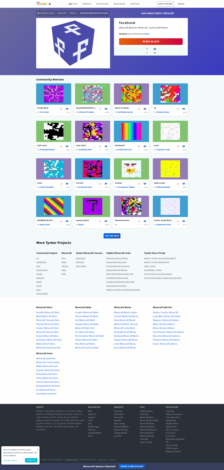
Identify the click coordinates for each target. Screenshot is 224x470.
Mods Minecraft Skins (46, 316)
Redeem (117, 420)
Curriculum (119, 414)
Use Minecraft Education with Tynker (120, 282)
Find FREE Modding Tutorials (117, 278)
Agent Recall (80, 258)
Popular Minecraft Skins (47, 324)
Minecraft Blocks (147, 426)
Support (91, 417)
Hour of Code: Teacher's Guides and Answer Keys (163, 278)
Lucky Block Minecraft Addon (167, 316)
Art (37, 258)
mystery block (82, 220)
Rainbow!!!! (120, 145)
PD (167, 442)
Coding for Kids (47, 13)
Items (64, 270)
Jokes (38, 266)
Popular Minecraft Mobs (87, 324)
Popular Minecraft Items (48, 370)
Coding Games (146, 411)
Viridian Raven (162, 112)
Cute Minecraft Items (46, 393)
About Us (92, 414)
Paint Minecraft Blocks (125, 320)
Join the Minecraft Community (118, 266)
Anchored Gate (85, 187)
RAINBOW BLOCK (45, 220)
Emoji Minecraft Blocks (125, 332)
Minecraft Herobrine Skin (48, 347)
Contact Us (112, 460)
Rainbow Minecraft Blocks (126, 335)
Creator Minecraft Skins (47, 328)
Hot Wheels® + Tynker (153, 270)
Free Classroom (173, 417)
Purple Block (42, 108)
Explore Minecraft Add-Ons (116, 270)
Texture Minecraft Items (47, 382)
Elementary (171, 420)
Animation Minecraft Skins (49, 339)
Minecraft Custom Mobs (87, 347)
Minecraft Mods (147, 436)
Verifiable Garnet (125, 112)
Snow (146, 34)
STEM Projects (172, 448)
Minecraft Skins (147, 417)
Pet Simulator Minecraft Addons (168, 332)
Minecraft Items (147, 432)
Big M (81, 224)
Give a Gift (118, 417)
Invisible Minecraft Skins (48, 312)
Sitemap (91, 429)
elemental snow (122, 220)
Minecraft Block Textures (126, 324)
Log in (181, 4)
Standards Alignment (175, 439)
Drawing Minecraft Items (48, 385)
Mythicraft (80, 262)
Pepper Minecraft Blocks (126, 339)
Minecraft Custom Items (48, 362)
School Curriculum (174, 414)
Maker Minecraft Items (47, 366)
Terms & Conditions (56, 460)
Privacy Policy (72, 460)
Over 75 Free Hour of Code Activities (158, 274)
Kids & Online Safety (88, 460)
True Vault (44, 112)
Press (90, 420)
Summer (118, 436)
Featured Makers (121, 426)
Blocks (73, 13)
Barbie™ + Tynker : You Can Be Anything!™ (160, 258)
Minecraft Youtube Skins (48, 320)
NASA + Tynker (149, 266)
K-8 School (170, 436)
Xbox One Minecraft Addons (166, 335)
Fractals (39, 274)
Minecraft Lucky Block (124, 328)
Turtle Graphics (42, 293)
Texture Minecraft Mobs (86, 316)
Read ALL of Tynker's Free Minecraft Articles (123, 289)
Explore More (112, 236)
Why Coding (119, 423)
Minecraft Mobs (147, 423)
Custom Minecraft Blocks (126, 316)
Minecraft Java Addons (164, 328)
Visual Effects (41, 262)
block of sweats (122, 108)
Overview (118, 411)
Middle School (172, 423)
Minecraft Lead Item (46, 358)
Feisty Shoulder (47, 187)
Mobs (64, 274)
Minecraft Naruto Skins (47, 332)
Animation (40, 278)
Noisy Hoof (45, 224)
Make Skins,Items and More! (117, 258)
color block (81, 145)
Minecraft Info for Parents (116, 286)
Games (39, 282)
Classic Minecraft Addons (165, 343)
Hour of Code (146, 442)
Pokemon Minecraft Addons (166, 339)
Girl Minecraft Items (45, 389)
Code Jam (144, 439)
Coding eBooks (94, 432)
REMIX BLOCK (150, 41)
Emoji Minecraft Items (46, 374)
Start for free (165, 4)
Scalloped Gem (85, 149)
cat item (79, 183)
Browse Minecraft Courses (116, 262)
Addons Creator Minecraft (165, 312)
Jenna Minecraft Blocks (125, 347)
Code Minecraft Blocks (125, 343)
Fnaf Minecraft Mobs (85, 320)
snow (156, 145)
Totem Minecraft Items (47, 378)
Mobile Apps (93, 426)
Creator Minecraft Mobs (86, 312)
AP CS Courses (172, 429)
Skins (64, 258)
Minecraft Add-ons (148, 429)
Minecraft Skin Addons (164, 324)
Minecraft (62, 13)
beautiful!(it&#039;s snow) (86, 108)
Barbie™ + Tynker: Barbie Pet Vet (156, 262)
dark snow (42, 145)
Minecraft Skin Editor (149, 420)
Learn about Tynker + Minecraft (157, 13)
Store (90, 436)
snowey (118, 183)
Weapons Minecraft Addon (166, 320)
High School (171, 426)
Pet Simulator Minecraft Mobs (89, 335)
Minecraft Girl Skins (45, 343)
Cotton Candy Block (163, 220)
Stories (39, 286)
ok (155, 108)
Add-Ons (65, 266)
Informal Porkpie (86, 112)
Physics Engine (42, 270)
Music (38, 289)
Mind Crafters (81, 266)
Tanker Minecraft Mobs (86, 339)
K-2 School (170, 432)
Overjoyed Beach (47, 149)
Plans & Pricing (120, 429)
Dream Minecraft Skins (47, 335)
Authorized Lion (125, 149)
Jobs (90, 423)
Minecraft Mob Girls (84, 328)
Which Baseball (163, 187)
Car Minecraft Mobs (84, 332)
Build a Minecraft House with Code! (119, 274)
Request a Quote (173, 451)
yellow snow (159, 183)
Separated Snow (163, 224)
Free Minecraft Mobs (85, 343)
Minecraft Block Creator (125, 312)
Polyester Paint (163, 149)
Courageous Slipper (126, 187)
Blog (90, 411)
